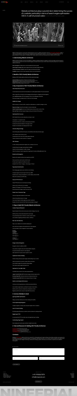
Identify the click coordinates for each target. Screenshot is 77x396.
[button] (32, 2)
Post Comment (16, 364)
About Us (5, 373)
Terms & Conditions (7, 377)
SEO (4, 10)
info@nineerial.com (38, 377)
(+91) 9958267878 (38, 374)
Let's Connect (38, 381)
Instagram (72, 373)
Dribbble (72, 377)
